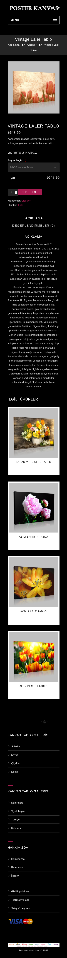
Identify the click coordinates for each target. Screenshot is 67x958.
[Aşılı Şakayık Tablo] (33, 507)
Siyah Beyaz (18, 811)
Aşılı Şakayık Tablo (33, 536)
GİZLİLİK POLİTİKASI (20, 891)
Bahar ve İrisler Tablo (33, 462)
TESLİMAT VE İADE (20, 899)
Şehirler (15, 746)
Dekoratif (16, 828)
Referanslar (17, 867)
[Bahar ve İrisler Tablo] (33, 433)
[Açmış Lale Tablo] (33, 582)
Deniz (14, 771)
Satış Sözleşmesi (20, 908)
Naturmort (17, 802)
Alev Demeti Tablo (33, 686)
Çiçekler (31, 44)
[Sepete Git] (58, 8)
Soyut (14, 754)
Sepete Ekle (30, 192)
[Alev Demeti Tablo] (33, 657)
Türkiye (15, 819)
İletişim (15, 875)
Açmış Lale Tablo (33, 611)
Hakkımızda (18, 858)
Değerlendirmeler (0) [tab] (33, 225)
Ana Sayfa (13, 44)
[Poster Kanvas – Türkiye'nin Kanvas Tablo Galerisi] (33, 8)
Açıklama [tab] (34, 218)
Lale (20, 204)
